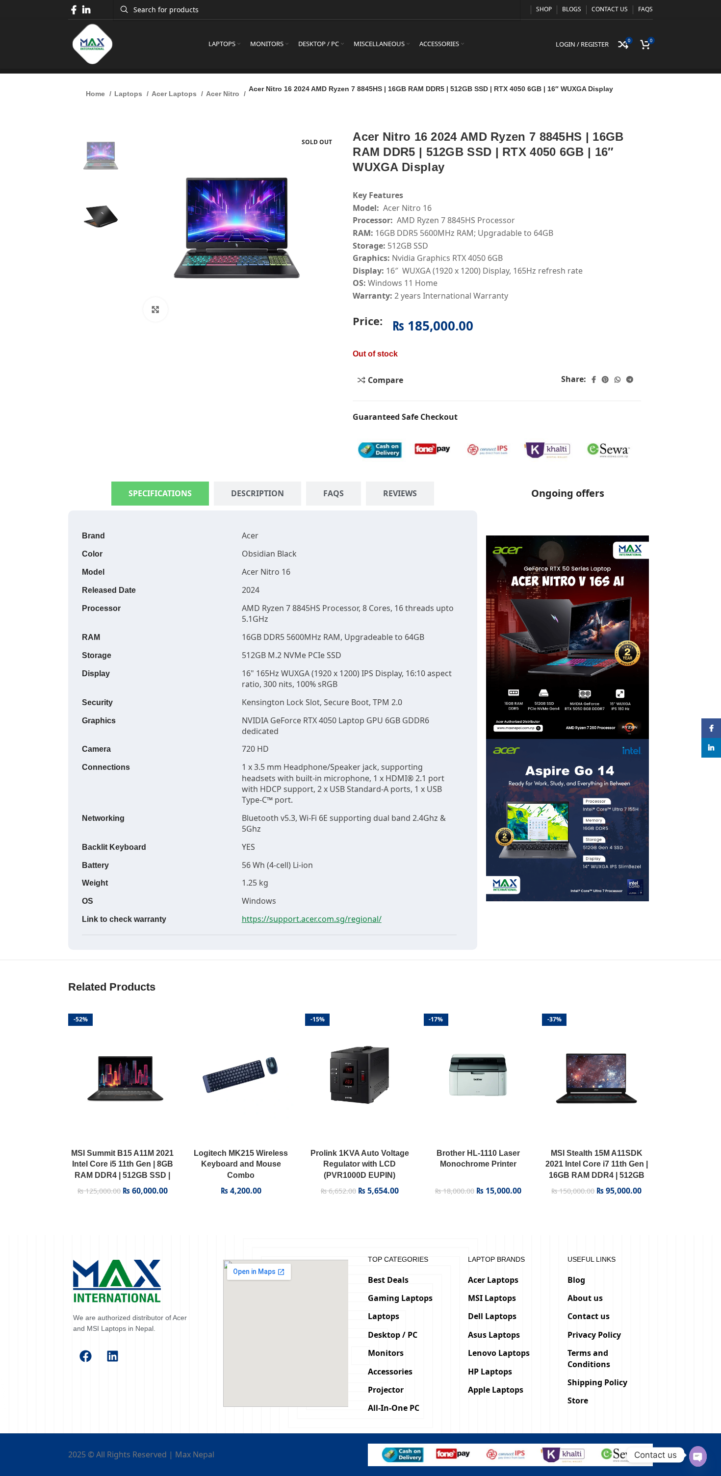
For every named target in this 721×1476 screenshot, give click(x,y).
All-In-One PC (393, 1407)
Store (577, 1400)
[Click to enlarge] (155, 309)
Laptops (129, 94)
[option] (101, 156)
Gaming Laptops (400, 1298)
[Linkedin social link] (86, 9)
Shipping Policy (597, 1382)
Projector (386, 1389)
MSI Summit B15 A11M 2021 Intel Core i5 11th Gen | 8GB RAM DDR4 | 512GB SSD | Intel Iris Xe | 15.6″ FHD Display (122, 1175)
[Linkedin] (112, 1356)
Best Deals (388, 1279)
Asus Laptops (494, 1334)
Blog (576, 1279)
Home (96, 94)
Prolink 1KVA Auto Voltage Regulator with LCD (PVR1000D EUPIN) (359, 1164)
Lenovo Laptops (499, 1353)
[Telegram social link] (629, 379)
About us (585, 1298)
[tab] (160, 494)
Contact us (588, 1316)
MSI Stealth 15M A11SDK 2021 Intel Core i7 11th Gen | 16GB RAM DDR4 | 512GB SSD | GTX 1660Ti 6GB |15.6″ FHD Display (596, 1175)
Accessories (390, 1371)
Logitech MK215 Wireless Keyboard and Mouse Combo (241, 1164)
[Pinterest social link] (605, 379)
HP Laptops (490, 1371)
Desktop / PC (392, 1334)
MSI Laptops (492, 1298)
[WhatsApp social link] (617, 379)
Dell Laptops (492, 1316)
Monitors (386, 1353)
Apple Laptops (495, 1389)
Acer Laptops (175, 94)
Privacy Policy (594, 1334)
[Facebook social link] (73, 9)
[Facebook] (85, 1356)
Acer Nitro (223, 94)
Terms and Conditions (588, 1358)
